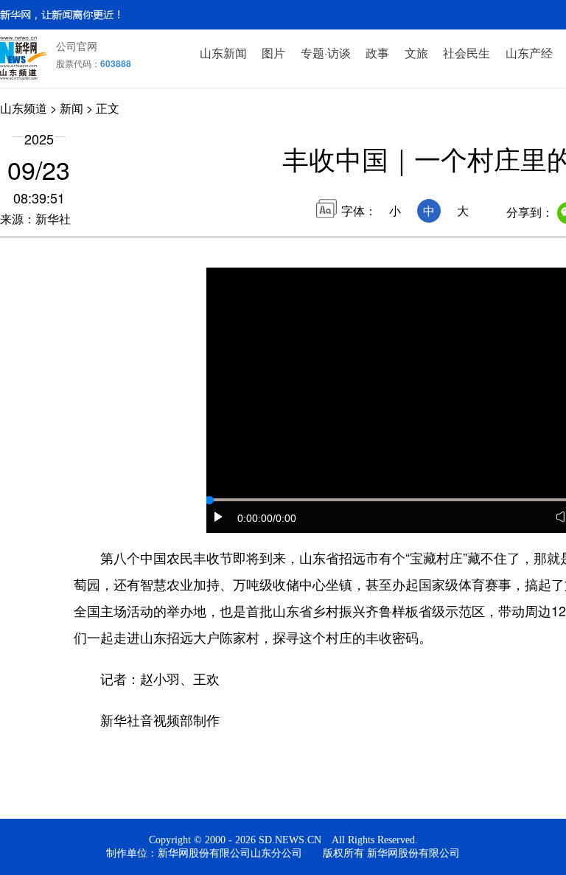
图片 (273, 52)
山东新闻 (223, 52)
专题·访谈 (326, 52)
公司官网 (76, 45)
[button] (219, 516)
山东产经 (529, 52)
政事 (377, 52)
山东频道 (23, 108)
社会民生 (466, 52)
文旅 (416, 52)
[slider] (209, 500)
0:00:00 (255, 518)
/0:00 (284, 518)
